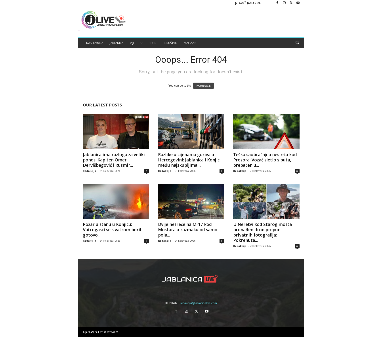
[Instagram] (284, 3)
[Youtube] (298, 3)
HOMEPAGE (203, 85)
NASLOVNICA (94, 43)
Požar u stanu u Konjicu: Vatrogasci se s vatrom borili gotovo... (113, 230)
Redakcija (89, 170)
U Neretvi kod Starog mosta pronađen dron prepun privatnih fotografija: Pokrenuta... (262, 232)
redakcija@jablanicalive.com (198, 303)
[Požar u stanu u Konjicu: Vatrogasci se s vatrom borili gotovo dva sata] (116, 201)
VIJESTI (134, 43)
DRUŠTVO (170, 43)
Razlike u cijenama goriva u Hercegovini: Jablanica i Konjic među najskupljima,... (189, 160)
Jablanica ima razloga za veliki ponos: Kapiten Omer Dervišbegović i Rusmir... (114, 160)
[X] (291, 3)
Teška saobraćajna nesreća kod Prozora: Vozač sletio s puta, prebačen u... (265, 160)
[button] (297, 43)
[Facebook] (277, 3)
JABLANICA (116, 43)
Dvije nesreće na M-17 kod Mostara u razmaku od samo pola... (187, 230)
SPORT (153, 43)
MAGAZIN (190, 43)
